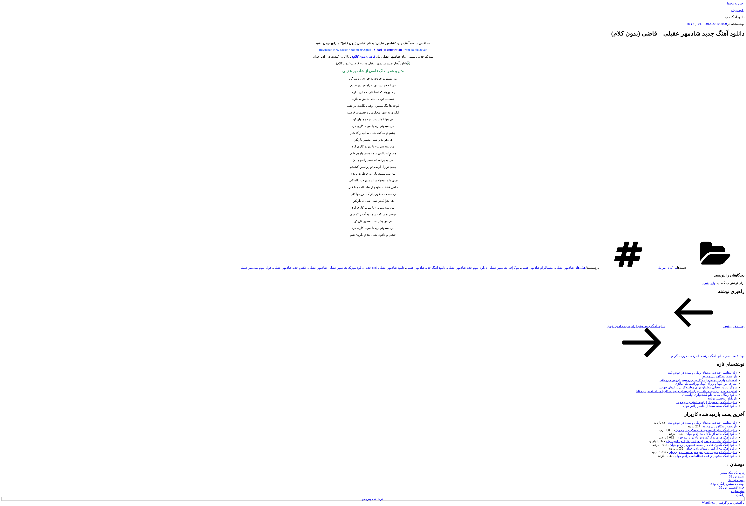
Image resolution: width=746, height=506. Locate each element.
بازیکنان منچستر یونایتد (722, 398)
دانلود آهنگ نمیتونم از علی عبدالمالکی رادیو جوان (706, 455)
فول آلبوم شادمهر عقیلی (255, 267)
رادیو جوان (737, 10)
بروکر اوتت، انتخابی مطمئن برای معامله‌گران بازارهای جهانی (698, 387)
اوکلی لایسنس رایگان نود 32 (726, 483)
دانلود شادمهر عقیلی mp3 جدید (384, 267)
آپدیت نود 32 (736, 476)
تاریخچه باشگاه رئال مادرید (719, 376)
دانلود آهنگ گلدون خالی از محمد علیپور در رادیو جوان (703, 444)
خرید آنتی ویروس (373, 498)
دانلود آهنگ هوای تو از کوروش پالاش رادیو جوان (706, 437)
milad (690, 23)
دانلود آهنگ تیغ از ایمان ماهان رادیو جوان (711, 448)
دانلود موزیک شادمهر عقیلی (346, 267)
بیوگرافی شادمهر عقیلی (504, 267)
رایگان (740, 494)
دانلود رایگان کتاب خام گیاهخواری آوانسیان (709, 394)
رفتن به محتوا (735, 3)
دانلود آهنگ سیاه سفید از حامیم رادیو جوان (710, 405)
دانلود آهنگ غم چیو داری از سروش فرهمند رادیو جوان (703, 452)
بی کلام (672, 267)
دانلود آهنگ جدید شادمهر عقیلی (425, 267)
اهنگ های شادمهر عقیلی (570, 267)
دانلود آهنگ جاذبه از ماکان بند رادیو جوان (711, 433)
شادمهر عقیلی (317, 267)
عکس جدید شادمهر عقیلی (290, 267)
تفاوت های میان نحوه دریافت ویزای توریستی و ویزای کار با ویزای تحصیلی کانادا (686, 391)
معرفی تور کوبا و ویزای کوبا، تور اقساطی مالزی (706, 383)
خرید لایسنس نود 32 (731, 487)
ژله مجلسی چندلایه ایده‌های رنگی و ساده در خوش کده (702, 372)
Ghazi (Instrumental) (388, 49)
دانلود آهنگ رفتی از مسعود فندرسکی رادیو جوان (706, 430)
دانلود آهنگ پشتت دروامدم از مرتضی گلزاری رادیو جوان (701, 441)
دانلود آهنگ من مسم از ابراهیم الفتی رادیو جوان (706, 402)
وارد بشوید (708, 283)
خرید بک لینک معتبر (732, 472)
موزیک (661, 267)
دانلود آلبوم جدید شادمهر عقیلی (467, 267)
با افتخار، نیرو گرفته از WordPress (723, 502)
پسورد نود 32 (736, 480)
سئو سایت (737, 491)
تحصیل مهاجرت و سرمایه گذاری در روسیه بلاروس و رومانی (698, 380)
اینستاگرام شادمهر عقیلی (537, 267)
